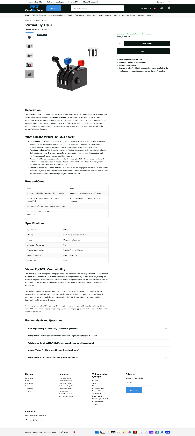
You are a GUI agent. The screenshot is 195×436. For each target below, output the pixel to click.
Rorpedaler (91, 15)
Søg (121, 8)
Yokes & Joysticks (39, 15)
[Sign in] (162, 8)
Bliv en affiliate (97, 391)
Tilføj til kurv (147, 43)
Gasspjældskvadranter (56, 15)
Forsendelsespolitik (98, 401)
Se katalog (53, 8)
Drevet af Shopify (49, 432)
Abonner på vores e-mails (134, 378)
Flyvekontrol (79, 15)
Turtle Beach (29, 388)
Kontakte (149, 15)
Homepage (29, 20)
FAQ (93, 386)
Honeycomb (29, 378)
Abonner (133, 390)
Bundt (70, 15)
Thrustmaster (29, 386)
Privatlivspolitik (97, 396)
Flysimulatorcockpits (65, 388)
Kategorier (64, 374)
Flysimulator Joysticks (66, 381)
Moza (27, 381)
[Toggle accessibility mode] (168, 1)
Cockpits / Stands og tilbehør (124, 15)
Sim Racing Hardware (66, 396)
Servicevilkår (96, 393)
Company (95, 404)
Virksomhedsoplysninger (100, 375)
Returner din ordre (98, 388)
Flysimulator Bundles (65, 383)
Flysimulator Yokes (65, 378)
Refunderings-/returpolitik (100, 399)
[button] (104, 69)
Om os (94, 383)
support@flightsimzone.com (37, 420)
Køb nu (143, 51)
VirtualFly (28, 391)
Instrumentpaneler (104, 15)
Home (27, 15)
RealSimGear (29, 383)
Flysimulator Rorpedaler (66, 386)
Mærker (141, 15)
